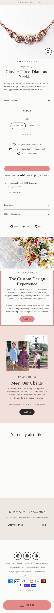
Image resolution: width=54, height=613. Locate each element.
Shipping (19, 563)
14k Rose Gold (18, 126)
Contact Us (10, 563)
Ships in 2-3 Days (27, 67)
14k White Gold (26, 135)
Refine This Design (11, 100)
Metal (27, 119)
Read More (27, 319)
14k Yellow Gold (34, 126)
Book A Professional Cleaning (35, 567)
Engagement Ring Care (16, 567)
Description (8, 205)
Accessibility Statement (27, 576)
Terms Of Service (39, 572)
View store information (15, 192)
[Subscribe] (44, 525)
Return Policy (29, 563)
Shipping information (12, 214)
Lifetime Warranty (42, 563)
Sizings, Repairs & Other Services (20, 572)
